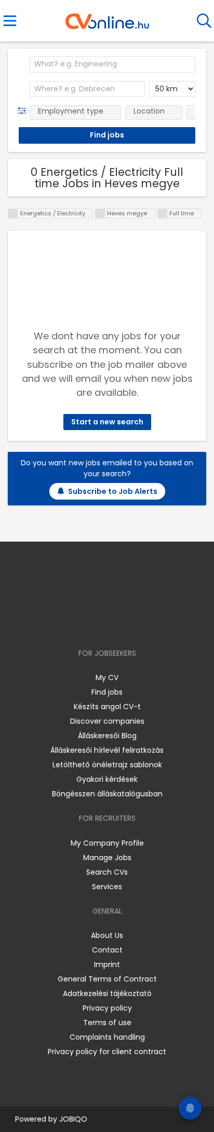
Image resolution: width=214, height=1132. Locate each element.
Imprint (107, 964)
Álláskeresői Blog (107, 735)
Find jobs (107, 692)
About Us (107, 935)
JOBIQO (73, 1119)
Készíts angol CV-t (107, 706)
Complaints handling (107, 1037)
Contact (107, 950)
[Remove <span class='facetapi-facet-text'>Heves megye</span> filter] (100, 213)
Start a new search (107, 422)
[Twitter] (133, 623)
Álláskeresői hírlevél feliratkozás (107, 750)
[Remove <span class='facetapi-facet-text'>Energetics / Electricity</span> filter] (13, 213)
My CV (107, 677)
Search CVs (107, 872)
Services (107, 886)
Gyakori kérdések (107, 779)
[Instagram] (100, 623)
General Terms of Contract (107, 979)
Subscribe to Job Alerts (112, 491)
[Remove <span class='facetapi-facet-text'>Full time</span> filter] (162, 213)
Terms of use (107, 1022)
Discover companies (107, 721)
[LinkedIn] (117, 623)
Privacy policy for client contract (107, 1051)
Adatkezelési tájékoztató (107, 993)
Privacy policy (107, 1008)
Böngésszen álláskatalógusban (107, 794)
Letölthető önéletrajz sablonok (107, 765)
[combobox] (112, 64)
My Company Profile (107, 843)
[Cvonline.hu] (107, 17)
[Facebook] (83, 623)
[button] (24, 111)
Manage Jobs (107, 857)
